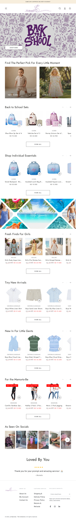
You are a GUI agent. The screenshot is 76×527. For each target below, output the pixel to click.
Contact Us (23, 500)
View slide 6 (52, 53)
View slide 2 (29, 53)
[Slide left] (64, 107)
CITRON (13, 130)
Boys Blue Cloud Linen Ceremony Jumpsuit (13, 357)
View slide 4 (40, 53)
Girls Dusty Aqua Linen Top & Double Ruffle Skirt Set (13, 260)
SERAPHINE (13, 402)
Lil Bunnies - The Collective (18, 516)
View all (37, 144)
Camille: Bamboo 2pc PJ (13, 406)
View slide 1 (23, 53)
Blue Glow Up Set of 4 (13, 133)
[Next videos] (67, 439)
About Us (22, 494)
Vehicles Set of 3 (34, 133)
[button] (59, 8)
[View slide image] (38, 35)
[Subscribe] (70, 494)
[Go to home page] (38, 8)
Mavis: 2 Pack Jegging (54, 406)
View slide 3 (35, 53)
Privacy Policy (39, 500)
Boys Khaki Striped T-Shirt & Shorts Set (34, 357)
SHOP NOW (14, 47)
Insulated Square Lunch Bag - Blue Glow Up (54, 182)
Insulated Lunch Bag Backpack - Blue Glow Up (34, 182)
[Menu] (6, 8)
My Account (23, 497)
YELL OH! (13, 257)
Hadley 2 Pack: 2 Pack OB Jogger (34, 406)
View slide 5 (46, 53)
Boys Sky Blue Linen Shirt (54, 309)
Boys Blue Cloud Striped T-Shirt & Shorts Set (54, 357)
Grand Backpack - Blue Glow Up (13, 182)
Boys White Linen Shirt (13, 309)
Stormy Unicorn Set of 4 (54, 133)
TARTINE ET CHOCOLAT (13, 305)
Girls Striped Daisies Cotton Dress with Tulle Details (54, 260)
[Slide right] (69, 107)
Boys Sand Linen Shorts (34, 309)
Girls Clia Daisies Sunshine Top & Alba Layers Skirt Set (34, 260)
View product (19, 252)
